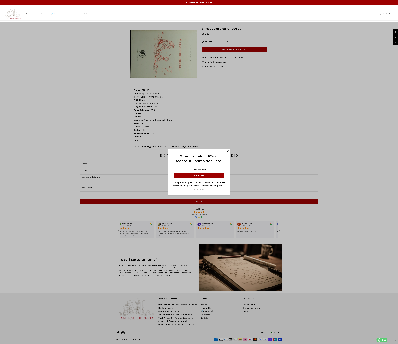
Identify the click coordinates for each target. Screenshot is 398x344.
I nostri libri (42, 14)
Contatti (84, 14)
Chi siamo (72, 14)
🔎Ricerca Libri (57, 14)
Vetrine (29, 14)
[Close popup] (228, 151)
